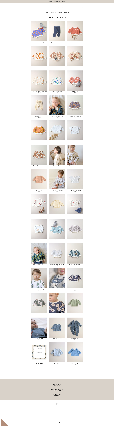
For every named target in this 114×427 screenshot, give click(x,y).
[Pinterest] (59, 422)
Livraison (58, 418)
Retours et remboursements (65, 418)
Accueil (51, 416)
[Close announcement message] (112, 1)
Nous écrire (58, 416)
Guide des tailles (66, 12)
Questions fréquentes (51, 418)
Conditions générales (78, 418)
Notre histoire (53, 12)
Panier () (63, 416)
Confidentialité (72, 418)
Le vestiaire (54, 416)
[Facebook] (57, 422)
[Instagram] (54, 422)
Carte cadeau (60, 12)
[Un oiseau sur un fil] (57, 7)
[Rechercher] (32, 7)
